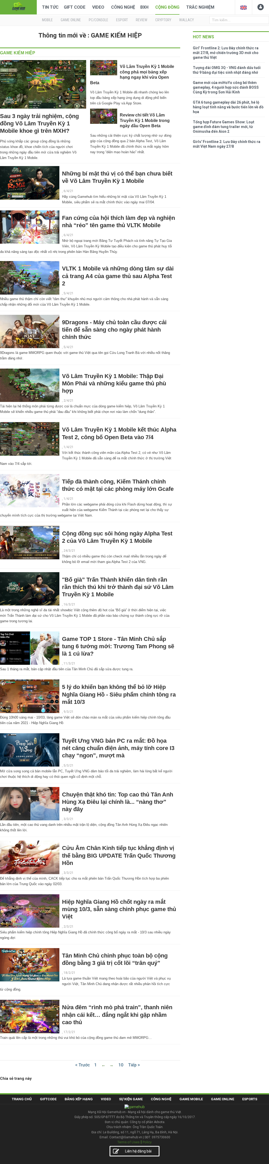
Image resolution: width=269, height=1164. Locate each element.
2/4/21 (69, 400)
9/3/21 (69, 712)
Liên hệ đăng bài (138, 1151)
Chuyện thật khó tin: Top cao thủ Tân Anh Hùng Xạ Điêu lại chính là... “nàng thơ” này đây (117, 801)
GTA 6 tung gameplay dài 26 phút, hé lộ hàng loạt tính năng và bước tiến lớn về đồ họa (228, 107)
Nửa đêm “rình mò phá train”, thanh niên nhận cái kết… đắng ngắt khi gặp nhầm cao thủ (117, 1014)
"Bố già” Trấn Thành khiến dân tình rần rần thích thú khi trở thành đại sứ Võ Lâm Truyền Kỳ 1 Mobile (118, 587)
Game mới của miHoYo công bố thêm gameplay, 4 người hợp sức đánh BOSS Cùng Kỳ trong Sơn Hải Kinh (226, 87)
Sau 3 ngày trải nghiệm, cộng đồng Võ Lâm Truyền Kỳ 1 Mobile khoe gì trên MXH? (39, 123)
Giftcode (48, 1099)
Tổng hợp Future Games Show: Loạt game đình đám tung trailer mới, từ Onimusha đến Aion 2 (223, 127)
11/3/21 (69, 663)
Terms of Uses (128, 1142)
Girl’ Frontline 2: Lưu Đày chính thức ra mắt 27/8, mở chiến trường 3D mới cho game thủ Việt (225, 53)
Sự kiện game (131, 1099)
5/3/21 (69, 765)
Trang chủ (22, 1099)
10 (120, 1064)
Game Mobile (191, 1099)
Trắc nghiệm (200, 7)
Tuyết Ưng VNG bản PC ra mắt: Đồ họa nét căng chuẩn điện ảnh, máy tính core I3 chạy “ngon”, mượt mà (118, 748)
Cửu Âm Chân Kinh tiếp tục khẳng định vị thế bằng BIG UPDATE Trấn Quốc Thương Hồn (118, 855)
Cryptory (163, 20)
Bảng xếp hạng (79, 1099)
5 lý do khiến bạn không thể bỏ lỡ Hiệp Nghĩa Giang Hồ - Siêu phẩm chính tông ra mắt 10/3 (119, 694)
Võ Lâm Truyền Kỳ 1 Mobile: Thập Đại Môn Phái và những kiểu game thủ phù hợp (114, 383)
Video (98, 7)
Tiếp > (134, 1064)
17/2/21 (69, 1032)
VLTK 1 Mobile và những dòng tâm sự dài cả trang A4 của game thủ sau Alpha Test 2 (118, 275)
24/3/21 (69, 550)
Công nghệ (123, 7)
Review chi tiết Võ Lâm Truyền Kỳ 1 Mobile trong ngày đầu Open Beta (145, 120)
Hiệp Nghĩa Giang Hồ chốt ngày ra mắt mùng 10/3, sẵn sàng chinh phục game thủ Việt (119, 909)
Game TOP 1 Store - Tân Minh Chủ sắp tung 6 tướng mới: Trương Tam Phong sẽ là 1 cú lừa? (118, 646)
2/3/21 (69, 926)
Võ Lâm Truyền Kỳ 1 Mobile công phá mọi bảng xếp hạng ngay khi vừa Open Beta (132, 74)
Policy (147, 1142)
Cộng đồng (167, 7)
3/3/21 (69, 819)
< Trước (82, 1064)
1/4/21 (69, 447)
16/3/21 (69, 604)
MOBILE (47, 20)
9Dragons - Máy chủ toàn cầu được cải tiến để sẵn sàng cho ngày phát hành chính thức (114, 329)
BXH (144, 7)
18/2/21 (69, 973)
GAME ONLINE (71, 20)
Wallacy (186, 20)
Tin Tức (50, 7)
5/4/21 (69, 293)
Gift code (74, 7)
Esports (249, 1099)
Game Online (222, 1099)
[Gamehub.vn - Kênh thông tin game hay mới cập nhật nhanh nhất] (18, 6)
